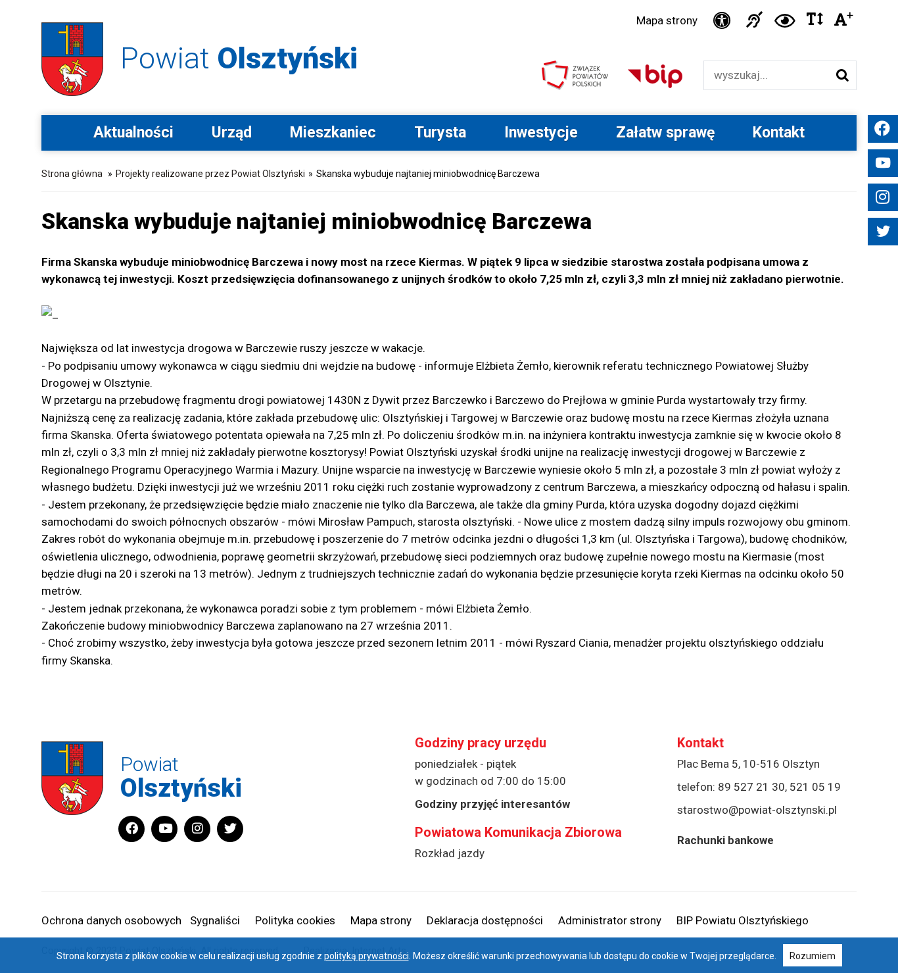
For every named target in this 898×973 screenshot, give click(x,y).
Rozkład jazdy (449, 853)
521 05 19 (815, 786)
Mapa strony (666, 20)
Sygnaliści (215, 920)
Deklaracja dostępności (485, 920)
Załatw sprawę (665, 132)
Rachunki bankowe (725, 840)
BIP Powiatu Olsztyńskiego (742, 920)
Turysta (440, 132)
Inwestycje (541, 132)
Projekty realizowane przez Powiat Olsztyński (210, 173)
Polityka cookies (295, 920)
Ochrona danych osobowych (111, 920)
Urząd (232, 132)
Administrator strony (609, 920)
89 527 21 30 (751, 786)
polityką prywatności (366, 956)
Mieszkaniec (333, 132)
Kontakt (779, 132)
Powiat (239, 58)
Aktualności (133, 132)
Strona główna (72, 173)
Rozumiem (813, 956)
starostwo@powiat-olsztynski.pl (757, 809)
